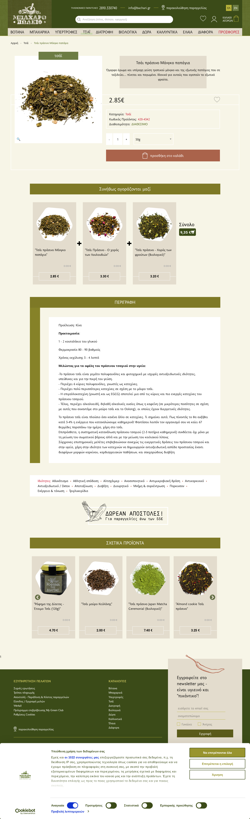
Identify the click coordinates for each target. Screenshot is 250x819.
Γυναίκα (187, 724)
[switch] (111, 805)
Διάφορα (114, 727)
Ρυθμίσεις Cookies (24, 714)
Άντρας (207, 724)
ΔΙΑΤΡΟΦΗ (104, 31)
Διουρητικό (121, 486)
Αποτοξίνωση (84, 486)
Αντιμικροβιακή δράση (164, 480)
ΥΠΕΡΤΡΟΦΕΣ (66, 31)
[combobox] (124, 19)
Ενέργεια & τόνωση (51, 490)
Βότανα (113, 688)
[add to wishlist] (217, 100)
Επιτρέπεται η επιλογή (217, 763)
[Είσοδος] (214, 21)
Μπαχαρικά (115, 692)
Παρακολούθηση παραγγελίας (186, 7)
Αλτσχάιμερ (111, 480)
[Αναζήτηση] (79, 19)
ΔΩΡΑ (146, 31)
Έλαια (112, 723)
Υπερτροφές (116, 697)
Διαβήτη (102, 486)
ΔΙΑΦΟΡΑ (205, 31)
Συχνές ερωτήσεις (24, 688)
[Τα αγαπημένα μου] (203, 19)
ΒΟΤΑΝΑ (17, 31)
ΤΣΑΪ (86, 31)
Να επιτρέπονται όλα (217, 752)
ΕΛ (228, 8)
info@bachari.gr (139, 7)
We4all (17, 705)
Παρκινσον (177, 486)
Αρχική (14, 43)
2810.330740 (108, 7)
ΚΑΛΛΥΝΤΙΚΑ (167, 31)
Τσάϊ (26, 43)
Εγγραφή (205, 733)
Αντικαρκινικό (194, 480)
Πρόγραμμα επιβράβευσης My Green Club (38, 710)
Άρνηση (217, 774)
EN (235, 8)
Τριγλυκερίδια (78, 490)
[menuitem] (17, 32)
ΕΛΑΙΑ (187, 31)
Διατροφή (114, 705)
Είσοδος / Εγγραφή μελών (29, 701)
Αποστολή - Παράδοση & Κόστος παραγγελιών (41, 697)
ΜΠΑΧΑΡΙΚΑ (39, 31)
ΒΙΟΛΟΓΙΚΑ (128, 31)
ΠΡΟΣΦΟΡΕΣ (229, 31)
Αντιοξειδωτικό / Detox (54, 486)
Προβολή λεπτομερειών (67, 811)
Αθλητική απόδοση (85, 480)
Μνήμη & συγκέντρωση (149, 486)
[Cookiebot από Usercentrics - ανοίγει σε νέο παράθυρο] (25, 811)
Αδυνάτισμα (60, 480)
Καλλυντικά (115, 719)
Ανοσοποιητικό (134, 480)
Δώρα (112, 714)
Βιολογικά (115, 710)
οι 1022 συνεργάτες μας (82, 757)
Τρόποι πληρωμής (24, 692)
